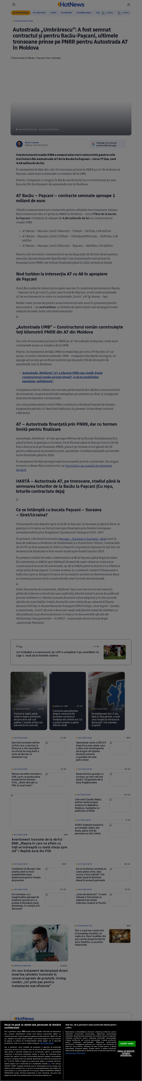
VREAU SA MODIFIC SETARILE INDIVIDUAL (126, 1053)
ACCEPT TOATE (127, 1044)
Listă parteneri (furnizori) (75, 1053)
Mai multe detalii (47, 1043)
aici (49, 1063)
